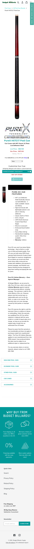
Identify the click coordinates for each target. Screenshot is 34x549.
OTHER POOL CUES (10, 372)
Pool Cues (8, 8)
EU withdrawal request (22, 542)
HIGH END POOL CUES (11, 360)
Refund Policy (8, 483)
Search (6, 473)
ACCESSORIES (8, 384)
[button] (32, 13)
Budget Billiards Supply (19, 540)
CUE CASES (7, 378)
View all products (10, 542)
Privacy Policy (8, 478)
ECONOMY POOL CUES (11, 366)
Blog (5, 494)
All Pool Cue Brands (19, 8)
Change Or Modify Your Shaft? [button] (16, 171)
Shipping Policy (9, 488)
